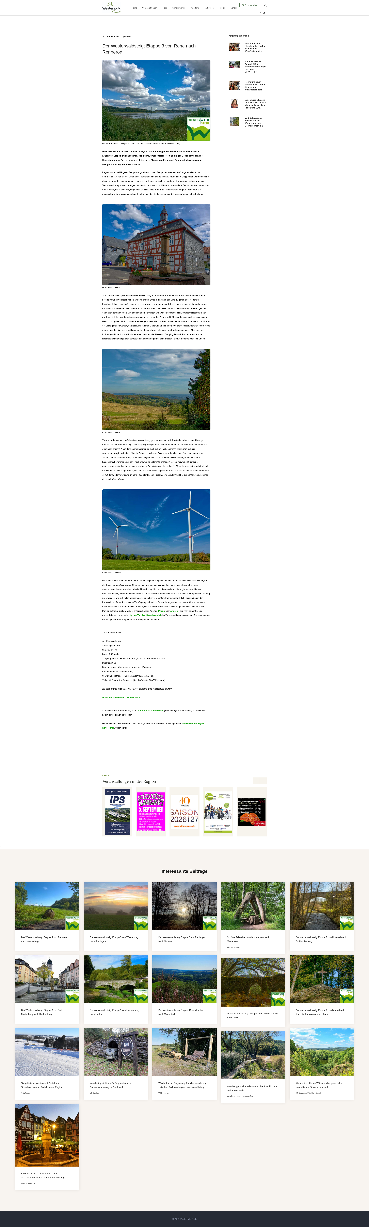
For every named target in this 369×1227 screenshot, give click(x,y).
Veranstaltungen (149, 8)
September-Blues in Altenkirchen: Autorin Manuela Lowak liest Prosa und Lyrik (255, 104)
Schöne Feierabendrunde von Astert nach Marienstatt (248, 939)
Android (174, 611)
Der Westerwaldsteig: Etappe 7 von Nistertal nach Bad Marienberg (321, 939)
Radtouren (209, 8)
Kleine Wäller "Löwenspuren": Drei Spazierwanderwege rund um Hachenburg (43, 1175)
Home (134, 8)
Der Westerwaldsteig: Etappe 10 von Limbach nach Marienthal (181, 1012)
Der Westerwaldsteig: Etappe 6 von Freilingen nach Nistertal (181, 939)
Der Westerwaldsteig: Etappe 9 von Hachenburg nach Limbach (114, 1012)
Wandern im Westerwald (150, 710)
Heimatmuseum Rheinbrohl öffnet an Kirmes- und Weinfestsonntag (255, 47)
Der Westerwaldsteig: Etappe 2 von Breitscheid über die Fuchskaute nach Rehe (320, 1012)
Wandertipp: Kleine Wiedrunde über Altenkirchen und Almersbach (252, 1088)
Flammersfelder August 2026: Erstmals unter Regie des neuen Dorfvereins (255, 66)
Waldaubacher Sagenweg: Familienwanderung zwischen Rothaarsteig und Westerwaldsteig (182, 1085)
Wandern (195, 8)
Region (222, 8)
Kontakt (233, 8)
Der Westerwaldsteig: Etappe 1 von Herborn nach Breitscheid (252, 1015)
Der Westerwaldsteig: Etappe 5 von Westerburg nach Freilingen (114, 939)
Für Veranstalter (249, 5)
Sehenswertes (178, 8)
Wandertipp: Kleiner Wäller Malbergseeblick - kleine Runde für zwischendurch (319, 1085)
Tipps (164, 8)
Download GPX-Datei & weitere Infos (121, 697)
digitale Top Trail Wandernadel (145, 615)
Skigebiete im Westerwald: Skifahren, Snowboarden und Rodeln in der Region (42, 1085)
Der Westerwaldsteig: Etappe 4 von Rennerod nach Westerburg (44, 939)
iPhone (161, 611)
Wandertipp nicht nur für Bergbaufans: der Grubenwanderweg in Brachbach (111, 1085)
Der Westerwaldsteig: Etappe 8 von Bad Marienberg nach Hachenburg (41, 1012)
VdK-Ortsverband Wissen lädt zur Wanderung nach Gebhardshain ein (254, 122)
